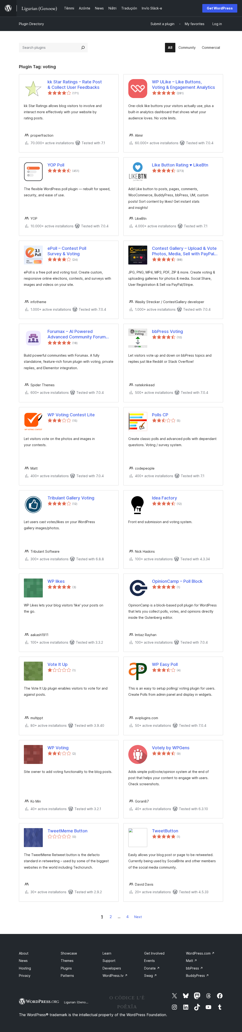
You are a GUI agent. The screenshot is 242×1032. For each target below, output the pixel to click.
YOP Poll (56, 164)
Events (149, 961)
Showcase (69, 953)
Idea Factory (164, 497)
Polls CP (160, 414)
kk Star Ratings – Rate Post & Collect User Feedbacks (75, 84)
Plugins (66, 968)
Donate (152, 968)
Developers (112, 968)
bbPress (194, 968)
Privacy (24, 976)
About (23, 953)
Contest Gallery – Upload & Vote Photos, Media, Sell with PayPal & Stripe (185, 251)
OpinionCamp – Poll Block (177, 581)
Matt (191, 961)
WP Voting (58, 747)
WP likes (56, 581)
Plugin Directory (31, 24)
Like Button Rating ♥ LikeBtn (180, 164)
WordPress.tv (115, 976)
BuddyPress (197, 976)
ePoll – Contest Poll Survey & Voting (67, 251)
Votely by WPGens (171, 747)
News (23, 961)
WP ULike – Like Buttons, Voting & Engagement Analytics (183, 84)
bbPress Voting (167, 331)
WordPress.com (200, 953)
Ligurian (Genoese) (78, 1002)
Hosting (25, 968)
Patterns (67, 976)
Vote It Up (58, 664)
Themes (67, 961)
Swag (150, 976)
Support (109, 961)
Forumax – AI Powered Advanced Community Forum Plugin (77, 334)
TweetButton (165, 830)
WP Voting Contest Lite (71, 414)
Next (138, 917)
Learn (107, 953)
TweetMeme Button (67, 830)
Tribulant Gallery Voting (71, 497)
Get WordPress (220, 8)
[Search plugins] (83, 47)
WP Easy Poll (165, 664)
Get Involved (154, 953)
